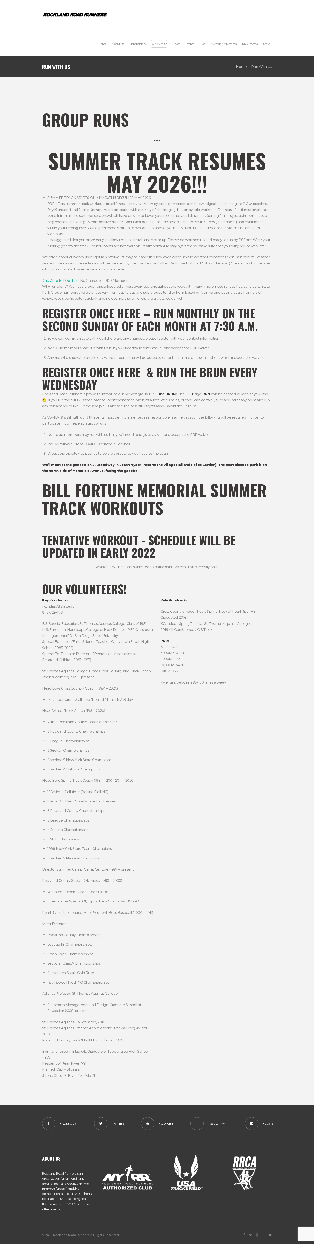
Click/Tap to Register (60, 280)
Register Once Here (91, 313)
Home (241, 66)
